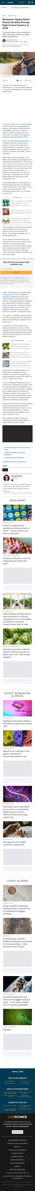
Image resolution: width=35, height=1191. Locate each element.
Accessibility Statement (17, 1140)
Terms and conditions (17, 1150)
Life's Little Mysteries (10, 1081)
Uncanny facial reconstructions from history (25, 1096)
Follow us (21, 80)
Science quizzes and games (10, 1105)
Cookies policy (17, 1156)
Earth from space (25, 1081)
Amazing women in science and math (24, 1092)
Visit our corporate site (21, 1126)
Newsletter (29, 80)
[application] (17, 433)
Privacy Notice (21, 278)
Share (6, 80)
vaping (5, 470)
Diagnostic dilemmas (10, 1083)
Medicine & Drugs (12, 15)
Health (3, 15)
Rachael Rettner (13, 40)
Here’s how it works (16, 46)
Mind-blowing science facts (24, 1109)
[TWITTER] (12, 480)
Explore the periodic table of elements (10, 1096)
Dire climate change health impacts (20, 7)
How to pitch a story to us (17, 1173)
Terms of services (19, 277)
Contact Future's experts (18, 1143)
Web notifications (17, 1163)
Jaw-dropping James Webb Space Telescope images (10, 1092)
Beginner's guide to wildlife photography (25, 1106)
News (25, 41)
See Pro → (22, 2)
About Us (17, 1147)
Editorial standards (17, 1169)
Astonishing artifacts (25, 1083)
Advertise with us (17, 1160)
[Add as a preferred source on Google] (17, 1132)
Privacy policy (17, 1153)
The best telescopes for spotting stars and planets (10, 1109)
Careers (17, 1166)
